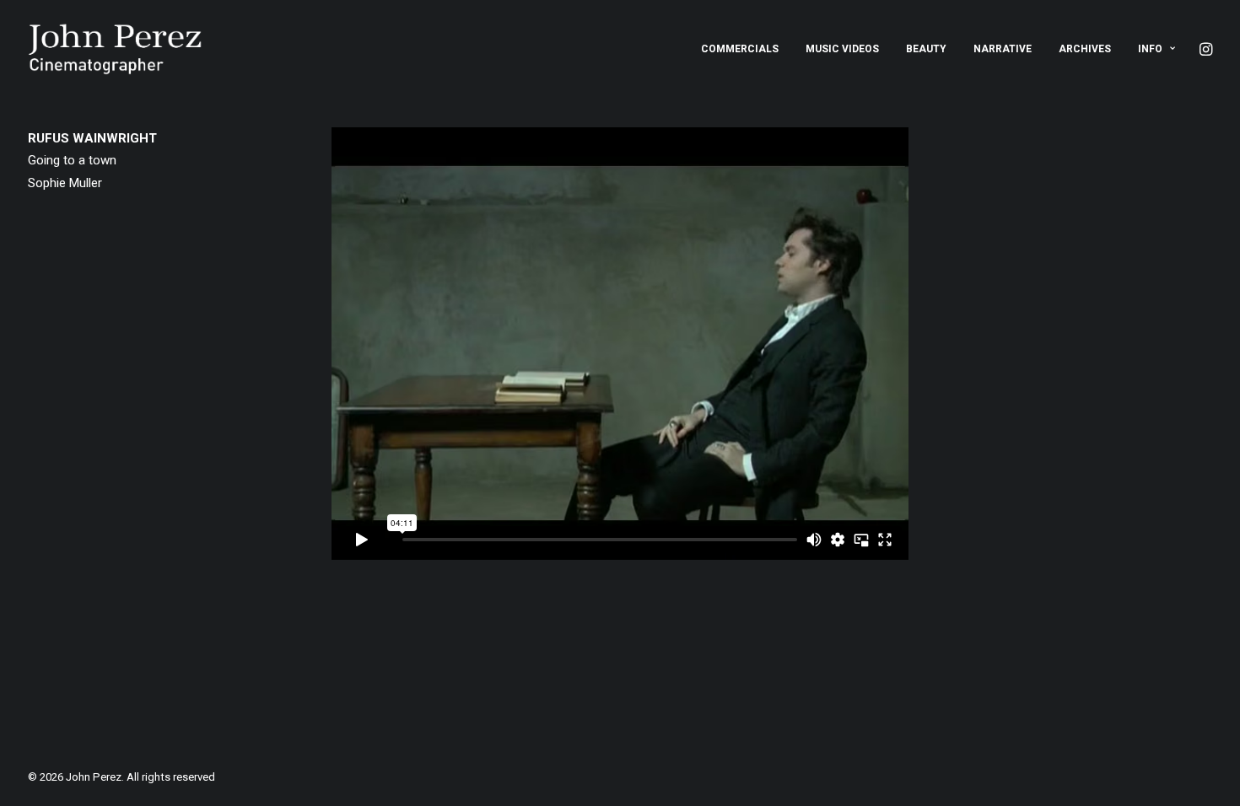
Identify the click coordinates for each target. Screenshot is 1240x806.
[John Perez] (115, 49)
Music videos (842, 49)
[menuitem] (739, 49)
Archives (1085, 49)
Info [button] (1150, 49)
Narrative (1002, 49)
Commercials (740, 49)
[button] (1204, 49)
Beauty (926, 49)
